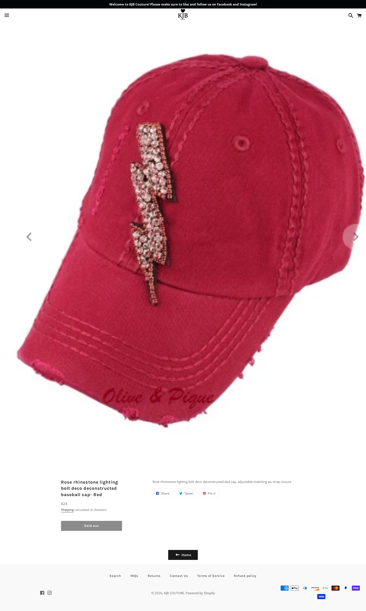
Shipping (67, 510)
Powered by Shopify (200, 593)
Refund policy (245, 576)
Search (115, 576)
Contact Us (179, 576)
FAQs (134, 576)
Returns (154, 576)
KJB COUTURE (174, 593)
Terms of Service (211, 576)
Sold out (91, 526)
